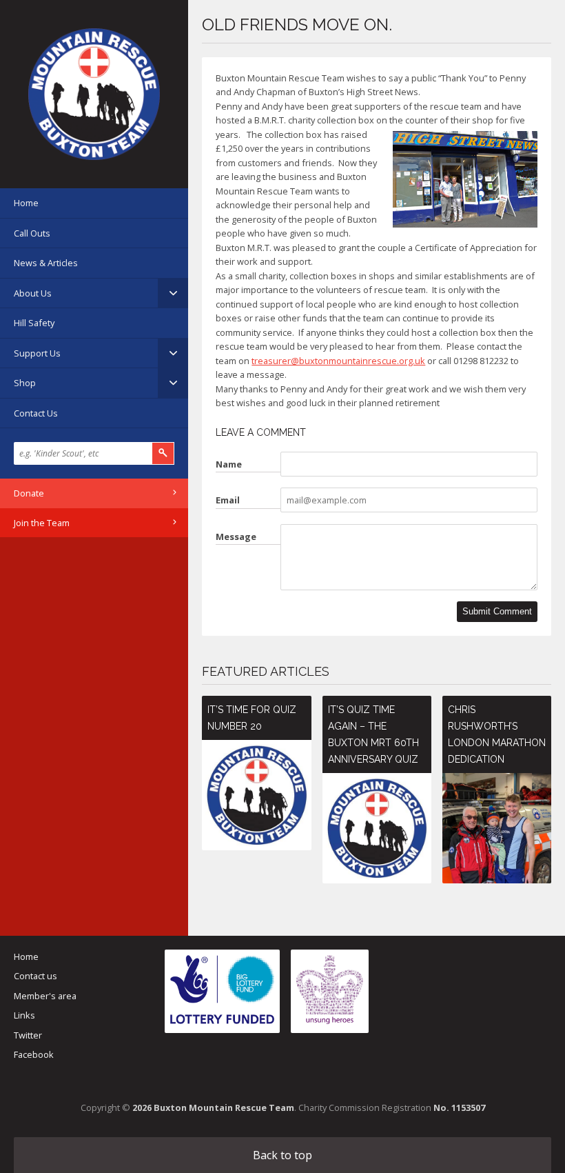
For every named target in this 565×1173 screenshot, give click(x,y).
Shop (25, 383)
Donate (29, 493)
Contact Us (36, 413)
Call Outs (32, 233)
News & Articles (46, 263)
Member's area (45, 996)
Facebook (34, 1054)
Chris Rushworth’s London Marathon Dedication (497, 734)
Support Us (37, 353)
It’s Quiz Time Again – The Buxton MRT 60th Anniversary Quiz (373, 734)
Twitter (28, 1035)
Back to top (282, 1155)
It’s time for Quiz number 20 (251, 718)
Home (26, 203)
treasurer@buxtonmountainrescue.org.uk (338, 360)
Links (24, 1015)
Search (163, 453)
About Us (33, 293)
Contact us (35, 976)
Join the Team (42, 523)
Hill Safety (34, 323)
